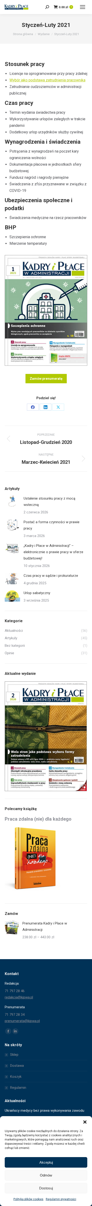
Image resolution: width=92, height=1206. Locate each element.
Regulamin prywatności (61, 1199)
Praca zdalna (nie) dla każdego (38, 819)
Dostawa (17, 1065)
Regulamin (18, 1087)
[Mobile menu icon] (82, 7)
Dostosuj (46, 1188)
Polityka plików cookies (28, 1199)
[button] (85, 1122)
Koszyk (15, 1076)
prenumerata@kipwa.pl (22, 1021)
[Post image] (12, 501)
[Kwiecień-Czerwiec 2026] (46, 736)
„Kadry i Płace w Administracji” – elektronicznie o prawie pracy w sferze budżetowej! (53, 552)
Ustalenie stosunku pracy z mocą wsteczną (49, 501)
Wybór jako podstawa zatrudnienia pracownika (47, 80)
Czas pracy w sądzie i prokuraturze (51, 576)
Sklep (14, 1055)
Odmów (46, 1175)
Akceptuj (46, 1162)
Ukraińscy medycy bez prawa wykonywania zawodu (44, 1110)
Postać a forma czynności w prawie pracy (51, 525)
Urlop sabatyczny (37, 593)
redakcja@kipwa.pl (19, 997)
